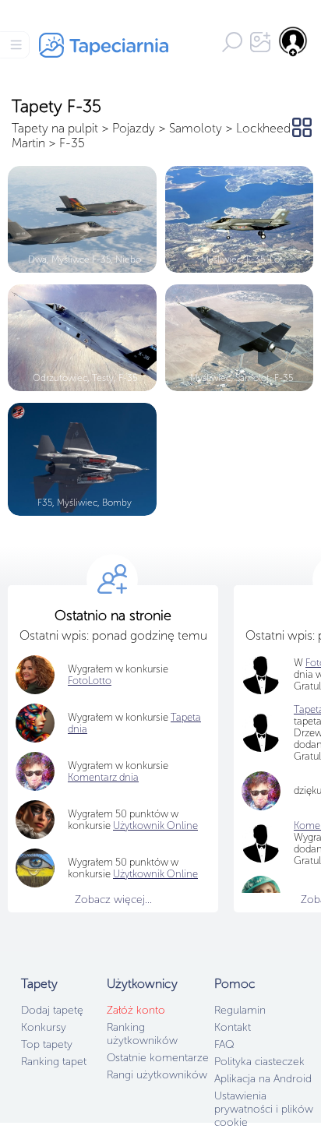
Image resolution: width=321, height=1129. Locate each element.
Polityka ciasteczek (259, 1061)
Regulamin (240, 1010)
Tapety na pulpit (55, 128)
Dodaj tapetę (52, 1010)
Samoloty (195, 128)
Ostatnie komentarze (158, 1057)
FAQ (224, 1044)
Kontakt (232, 1027)
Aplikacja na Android (263, 1078)
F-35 (72, 143)
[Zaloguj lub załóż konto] (293, 41)
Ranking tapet (53, 1061)
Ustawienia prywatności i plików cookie (263, 1109)
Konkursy (43, 1027)
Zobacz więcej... (113, 899)
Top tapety (46, 1044)
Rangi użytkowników (157, 1074)
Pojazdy (133, 128)
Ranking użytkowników (142, 1034)
